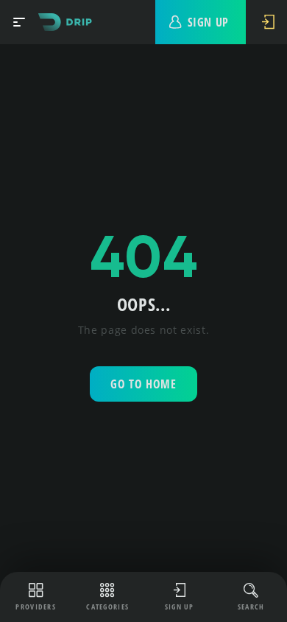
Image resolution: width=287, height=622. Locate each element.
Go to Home (143, 384)
